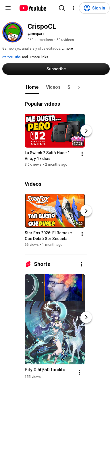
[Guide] (8, 8)
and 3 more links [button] (35, 57)
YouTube (13, 57)
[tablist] (56, 87)
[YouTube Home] (32, 8)
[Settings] (73, 8)
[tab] (32, 87)
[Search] (61, 8)
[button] (79, 87)
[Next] (86, 130)
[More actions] (82, 154)
